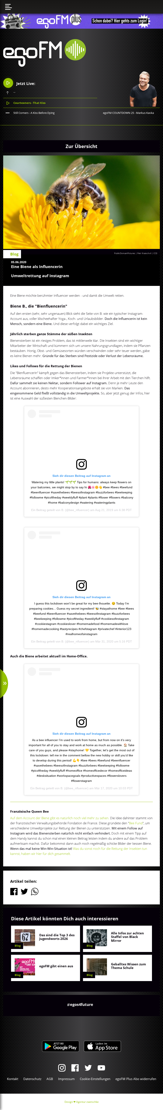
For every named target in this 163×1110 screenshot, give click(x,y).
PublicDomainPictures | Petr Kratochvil (132, 253)
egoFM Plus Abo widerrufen (135, 1079)
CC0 (155, 253)
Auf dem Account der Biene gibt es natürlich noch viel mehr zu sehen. (60, 818)
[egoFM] (44, 65)
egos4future (81, 1004)
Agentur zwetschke (87, 1102)
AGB (49, 1079)
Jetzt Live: (25, 83)
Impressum (66, 1079)
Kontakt (12, 1079)
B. (62, 510)
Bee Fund (136, 823)
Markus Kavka (145, 113)
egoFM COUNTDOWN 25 (118, 113)
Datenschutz (32, 1079)
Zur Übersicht (81, 146)
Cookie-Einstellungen (95, 1079)
